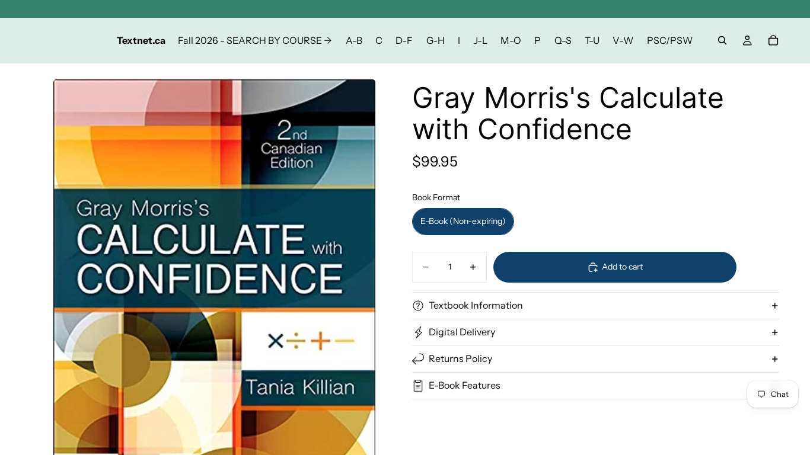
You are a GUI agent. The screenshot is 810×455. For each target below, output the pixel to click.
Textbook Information (476, 305)
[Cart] (773, 40)
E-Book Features (464, 385)
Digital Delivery (462, 332)
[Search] (722, 40)
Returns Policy (460, 358)
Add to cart (622, 266)
